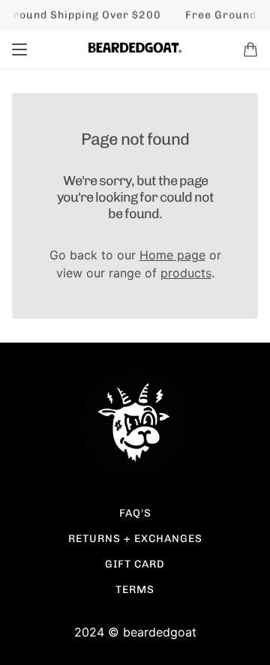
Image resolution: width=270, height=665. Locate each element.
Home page (173, 254)
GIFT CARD (135, 564)
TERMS (135, 589)
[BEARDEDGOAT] (135, 47)
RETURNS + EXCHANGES (135, 538)
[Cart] (250, 49)
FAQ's (135, 513)
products (186, 272)
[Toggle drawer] (19, 49)
